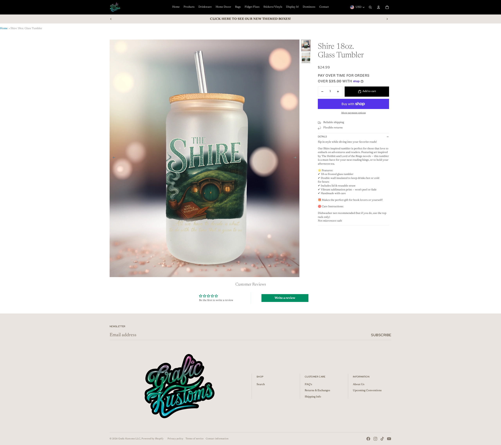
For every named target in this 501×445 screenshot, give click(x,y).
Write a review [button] (285, 298)
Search (261, 384)
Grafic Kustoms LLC (129, 439)
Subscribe (381, 335)
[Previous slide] (111, 19)
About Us (358, 384)
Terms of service (195, 439)
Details (322, 136)
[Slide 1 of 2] (306, 45)
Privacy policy (175, 439)
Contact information (217, 439)
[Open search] (370, 7)
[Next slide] (387, 19)
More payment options (353, 113)
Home (4, 28)
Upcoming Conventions (367, 390)
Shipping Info (313, 396)
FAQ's (308, 384)
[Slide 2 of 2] (306, 57)
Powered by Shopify (152, 439)
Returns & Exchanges (317, 390)
